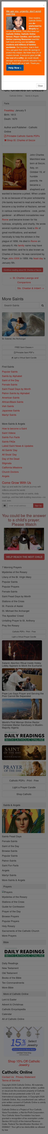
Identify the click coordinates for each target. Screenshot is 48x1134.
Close (40, 85)
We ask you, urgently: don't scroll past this (23, 12)
